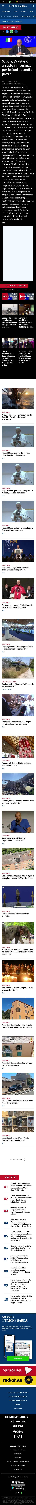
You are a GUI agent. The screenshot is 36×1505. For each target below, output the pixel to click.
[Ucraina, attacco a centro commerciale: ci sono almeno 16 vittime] (18, 784)
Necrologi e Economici (18, 1450)
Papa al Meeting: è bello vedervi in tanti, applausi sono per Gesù (16, 568)
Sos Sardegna (25, 16)
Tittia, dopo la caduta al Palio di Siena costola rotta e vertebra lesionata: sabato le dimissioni (21, 1199)
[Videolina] (18, 1370)
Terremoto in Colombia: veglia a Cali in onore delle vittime (17, 989)
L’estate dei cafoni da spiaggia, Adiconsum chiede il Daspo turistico (9, 321)
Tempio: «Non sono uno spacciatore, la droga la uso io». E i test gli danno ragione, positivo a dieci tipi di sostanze (21, 1236)
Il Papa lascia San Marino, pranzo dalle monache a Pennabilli (17, 1101)
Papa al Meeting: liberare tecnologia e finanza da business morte (17, 529)
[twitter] (3, 2)
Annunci (18, 1404)
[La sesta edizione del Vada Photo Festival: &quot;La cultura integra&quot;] (18, 1121)
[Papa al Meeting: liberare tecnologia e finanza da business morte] (18, 511)
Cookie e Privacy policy (18, 1446)
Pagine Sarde (18, 1408)
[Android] (18, 1487)
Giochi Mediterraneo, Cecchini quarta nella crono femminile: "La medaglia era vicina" (8, 358)
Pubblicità (18, 1454)
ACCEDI (31, 2)
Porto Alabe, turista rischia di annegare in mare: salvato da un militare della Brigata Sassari (21, 1299)
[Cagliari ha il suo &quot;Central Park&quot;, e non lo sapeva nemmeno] (18, 667)
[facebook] (7, 2)
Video (15, 11)
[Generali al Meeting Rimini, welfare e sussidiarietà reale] (18, 747)
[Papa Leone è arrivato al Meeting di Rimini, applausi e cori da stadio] (18, 705)
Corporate (18, 1469)
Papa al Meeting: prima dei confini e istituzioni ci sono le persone (16, 454)
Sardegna (23, 11)
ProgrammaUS (6, 11)
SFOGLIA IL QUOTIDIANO (11, 21)
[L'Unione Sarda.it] (18, 6)
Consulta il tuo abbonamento (18, 1393)
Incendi (15, 16)
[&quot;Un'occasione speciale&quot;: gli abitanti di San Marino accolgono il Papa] (18, 588)
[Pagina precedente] (25, 1159)
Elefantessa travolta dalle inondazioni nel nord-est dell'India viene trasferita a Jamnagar (17, 951)
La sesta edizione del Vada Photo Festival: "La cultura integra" (15, 1139)
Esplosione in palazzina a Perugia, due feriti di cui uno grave (17, 1064)
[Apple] (18, 1482)
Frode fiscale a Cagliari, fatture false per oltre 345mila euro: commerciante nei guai (19, 1259)
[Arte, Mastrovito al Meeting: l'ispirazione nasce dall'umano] (18, 822)
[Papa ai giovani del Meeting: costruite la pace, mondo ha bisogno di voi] (18, 630)
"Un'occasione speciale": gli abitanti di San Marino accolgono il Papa (17, 606)
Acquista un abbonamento (18, 1396)
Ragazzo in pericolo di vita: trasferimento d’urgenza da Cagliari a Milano (21, 1248)
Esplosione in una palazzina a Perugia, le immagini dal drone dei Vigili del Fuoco (18, 877)
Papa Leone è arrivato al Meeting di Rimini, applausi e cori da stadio (16, 723)
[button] (3, 31)
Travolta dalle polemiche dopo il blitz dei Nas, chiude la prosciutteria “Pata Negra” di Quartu (21, 1186)
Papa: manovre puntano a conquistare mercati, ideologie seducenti (17, 491)
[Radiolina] (18, 1380)
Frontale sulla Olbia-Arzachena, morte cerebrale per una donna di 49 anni (21, 1271)
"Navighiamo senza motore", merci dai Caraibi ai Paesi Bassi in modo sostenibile (17, 417)
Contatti (18, 1457)
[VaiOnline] (18, 1432)
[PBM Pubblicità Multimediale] (18, 1436)
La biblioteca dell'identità (18, 1400)
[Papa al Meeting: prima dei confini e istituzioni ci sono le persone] (18, 436)
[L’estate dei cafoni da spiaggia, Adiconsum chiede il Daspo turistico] (10, 309)
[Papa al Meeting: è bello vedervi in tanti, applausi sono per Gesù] (18, 551)
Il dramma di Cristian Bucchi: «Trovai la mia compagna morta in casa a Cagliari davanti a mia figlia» (21, 1223)
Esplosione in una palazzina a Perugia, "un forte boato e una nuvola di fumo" (17, 1026)
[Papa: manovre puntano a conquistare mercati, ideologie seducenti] (18, 474)
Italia (31, 11)
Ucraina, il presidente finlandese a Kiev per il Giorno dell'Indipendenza (26, 322)
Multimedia (10, 27)
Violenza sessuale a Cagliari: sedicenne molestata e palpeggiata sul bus (20, 1211)
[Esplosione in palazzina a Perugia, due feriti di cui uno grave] (18, 1046)
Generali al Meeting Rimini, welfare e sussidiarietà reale (16, 764)
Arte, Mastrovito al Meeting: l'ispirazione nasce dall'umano (14, 839)
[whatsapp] (10, 2)
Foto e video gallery (15, 286)
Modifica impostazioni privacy (18, 1461)
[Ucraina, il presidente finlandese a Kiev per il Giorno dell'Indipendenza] (26, 309)
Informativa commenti (18, 1465)
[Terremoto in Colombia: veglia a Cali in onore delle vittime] (18, 971)
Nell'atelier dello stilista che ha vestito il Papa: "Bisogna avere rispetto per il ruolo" (25, 357)
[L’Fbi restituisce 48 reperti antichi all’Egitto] (18, 897)
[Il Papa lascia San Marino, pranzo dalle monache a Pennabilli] (18, 1084)
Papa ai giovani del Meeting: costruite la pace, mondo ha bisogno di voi (17, 647)
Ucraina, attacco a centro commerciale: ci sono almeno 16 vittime (18, 802)
